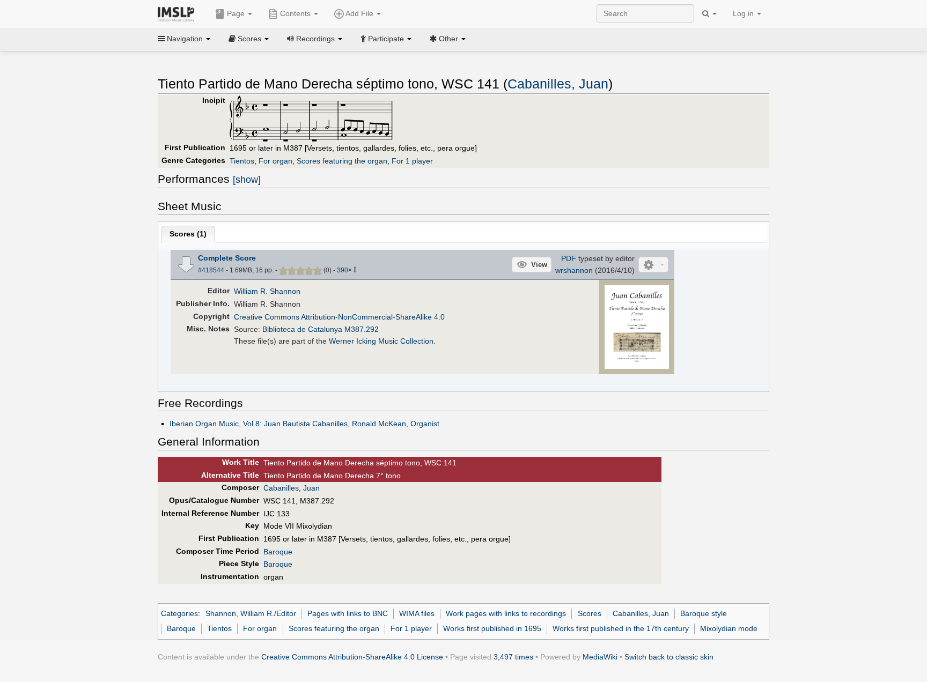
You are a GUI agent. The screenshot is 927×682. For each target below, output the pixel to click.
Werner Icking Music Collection (381, 341)
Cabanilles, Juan (557, 84)
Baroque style (703, 613)
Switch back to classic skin (668, 657)
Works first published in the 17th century (621, 628)
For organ (275, 161)
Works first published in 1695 (492, 628)
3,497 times (513, 657)
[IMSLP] (178, 13)
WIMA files (417, 613)
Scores (589, 613)
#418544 (211, 270)
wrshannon (574, 270)
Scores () (188, 233)
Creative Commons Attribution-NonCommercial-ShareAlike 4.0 (339, 317)
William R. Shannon (267, 291)
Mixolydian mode (728, 628)
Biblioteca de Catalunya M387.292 (320, 329)
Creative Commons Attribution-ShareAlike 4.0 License (352, 657)
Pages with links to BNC (347, 613)
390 (342, 270)
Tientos (242, 161)
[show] (247, 179)
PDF (568, 258)
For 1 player (412, 161)
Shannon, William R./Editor (250, 613)
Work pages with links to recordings (506, 613)
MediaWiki (600, 657)
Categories (179, 613)
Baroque (277, 551)
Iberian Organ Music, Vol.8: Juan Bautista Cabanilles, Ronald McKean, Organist (304, 423)
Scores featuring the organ (342, 161)
